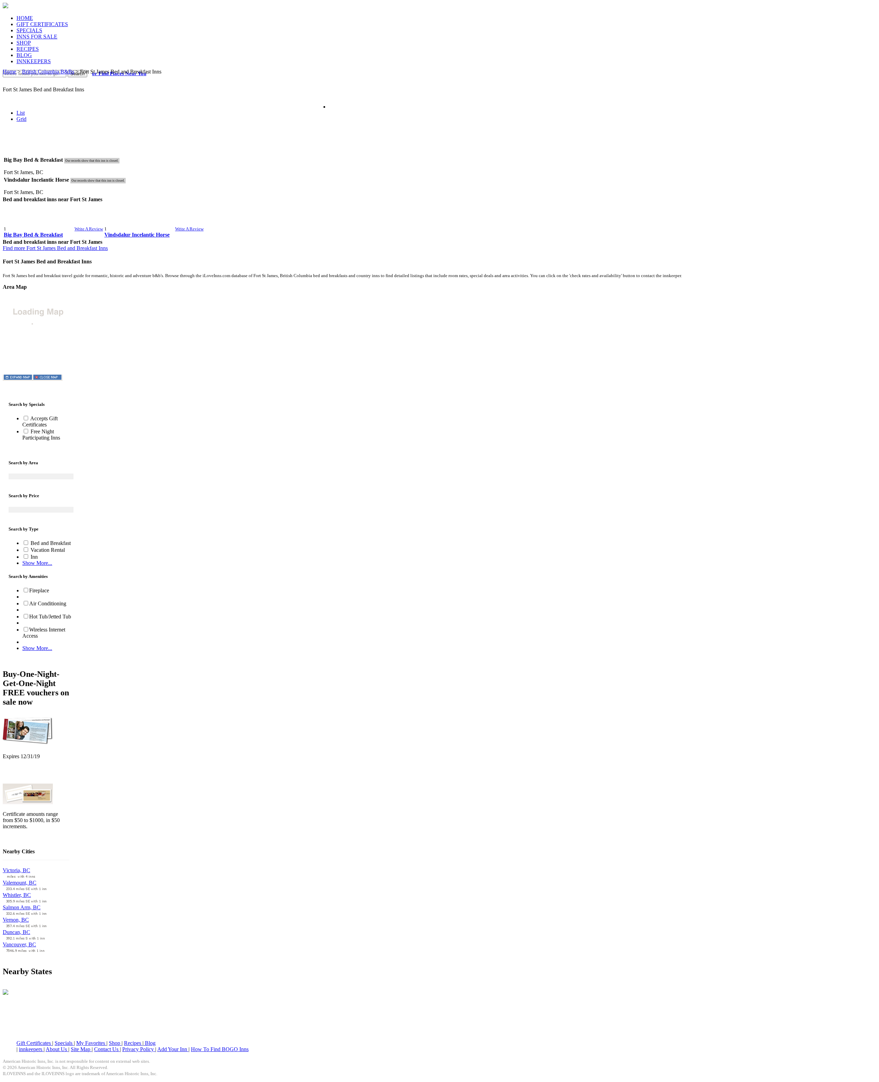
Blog (150, 1043)
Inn (33, 557)
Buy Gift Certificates (25, 838)
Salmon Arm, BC (22, 907)
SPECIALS (29, 30)
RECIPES (27, 49)
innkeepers (31, 1049)
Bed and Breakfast (50, 543)
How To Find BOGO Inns (220, 1049)
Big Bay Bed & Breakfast (33, 235)
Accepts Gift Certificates (40, 421)
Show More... (37, 563)
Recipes (133, 1043)
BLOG (24, 55)
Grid (21, 119)
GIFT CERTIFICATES (42, 24)
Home (9, 72)
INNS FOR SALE (36, 36)
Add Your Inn (173, 1049)
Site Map (81, 1049)
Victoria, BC (16, 870)
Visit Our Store (19, 774)
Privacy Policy (138, 1049)
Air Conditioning (47, 603)
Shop (115, 1043)
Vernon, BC (16, 920)
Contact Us (107, 1049)
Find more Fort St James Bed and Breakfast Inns (55, 248)
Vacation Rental (47, 550)
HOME (24, 18)
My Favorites (91, 1043)
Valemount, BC (19, 883)
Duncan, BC (16, 932)
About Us (57, 1049)
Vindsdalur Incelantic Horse (137, 235)
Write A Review (89, 228)
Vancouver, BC (19, 944)
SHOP (23, 43)
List (20, 113)
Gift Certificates (34, 1043)
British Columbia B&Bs (48, 72)
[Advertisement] (439, 144)
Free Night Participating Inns (41, 435)
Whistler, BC (17, 895)
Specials (64, 1043)
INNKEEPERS (33, 61)
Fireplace (39, 590)
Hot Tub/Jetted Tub (50, 616)
